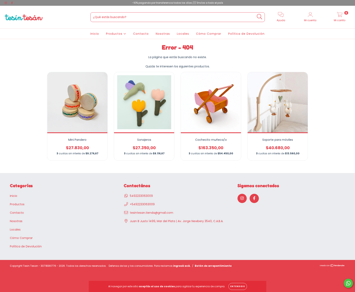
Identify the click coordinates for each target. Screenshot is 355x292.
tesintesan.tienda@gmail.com (151, 213)
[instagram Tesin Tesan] (6, 3)
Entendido (237, 286)
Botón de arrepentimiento (213, 266)
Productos (114, 34)
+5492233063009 (142, 204)
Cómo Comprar (208, 34)
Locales (183, 34)
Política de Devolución (246, 34)
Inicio (94, 34)
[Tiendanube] (332, 266)
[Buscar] (259, 17)
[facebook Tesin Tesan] (12, 3)
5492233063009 (141, 196)
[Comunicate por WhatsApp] (348, 283)
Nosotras (163, 34)
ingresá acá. (182, 266)
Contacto (141, 34)
